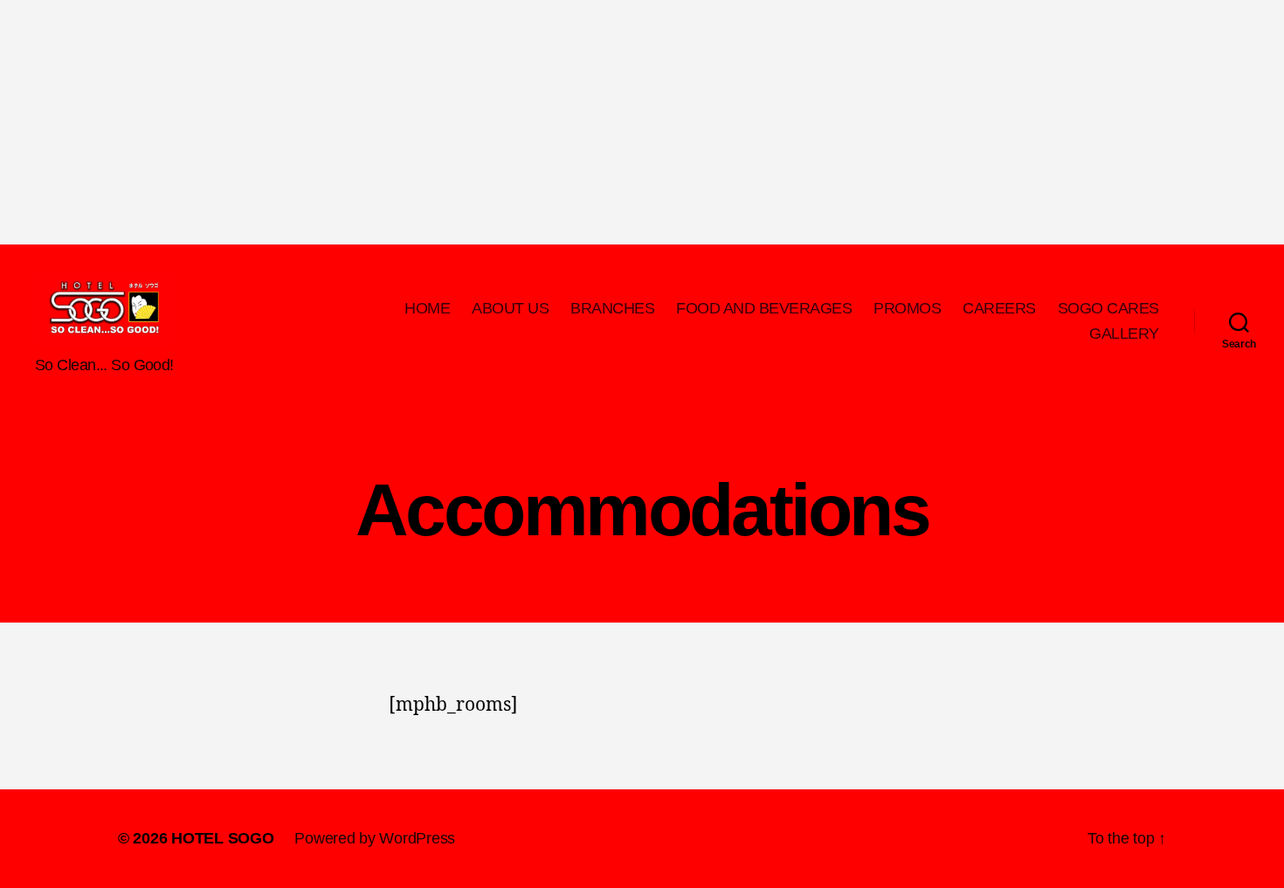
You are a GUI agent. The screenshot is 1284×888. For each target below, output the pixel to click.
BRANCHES (612, 308)
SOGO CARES (1108, 308)
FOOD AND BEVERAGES (764, 308)
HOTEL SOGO (222, 838)
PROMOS (907, 308)
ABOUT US (510, 308)
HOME (427, 308)
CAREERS (999, 308)
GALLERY (1124, 333)
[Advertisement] (524, 122)
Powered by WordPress (374, 838)
